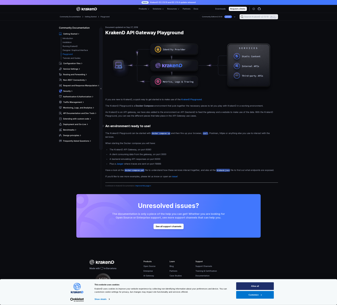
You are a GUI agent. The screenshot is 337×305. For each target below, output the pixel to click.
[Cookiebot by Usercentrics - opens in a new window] (77, 300)
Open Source (149, 266)
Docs (196, 9)
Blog (172, 266)
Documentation (202, 276)
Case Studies (176, 276)
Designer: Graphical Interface (75, 50)
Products (143, 9)
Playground (105, 17)
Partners (186, 9)
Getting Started (91, 17)
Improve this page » (143, 186)
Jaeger (119, 163)
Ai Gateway (148, 276)
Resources (172, 9)
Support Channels (203, 266)
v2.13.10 (216, 17)
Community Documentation (70, 17)
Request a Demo (237, 9)
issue (174, 176)
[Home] (86, 9)
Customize (254, 295)
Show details (100, 299)
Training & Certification (206, 271)
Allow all (255, 286)
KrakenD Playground (191, 99)
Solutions (157, 9)
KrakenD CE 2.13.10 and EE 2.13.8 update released (169, 2)
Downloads (220, 9)
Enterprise (148, 271)
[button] (79, 33)
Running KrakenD (70, 46)
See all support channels (168, 226)
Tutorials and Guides (71, 58)
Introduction (68, 38)
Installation (67, 42)
